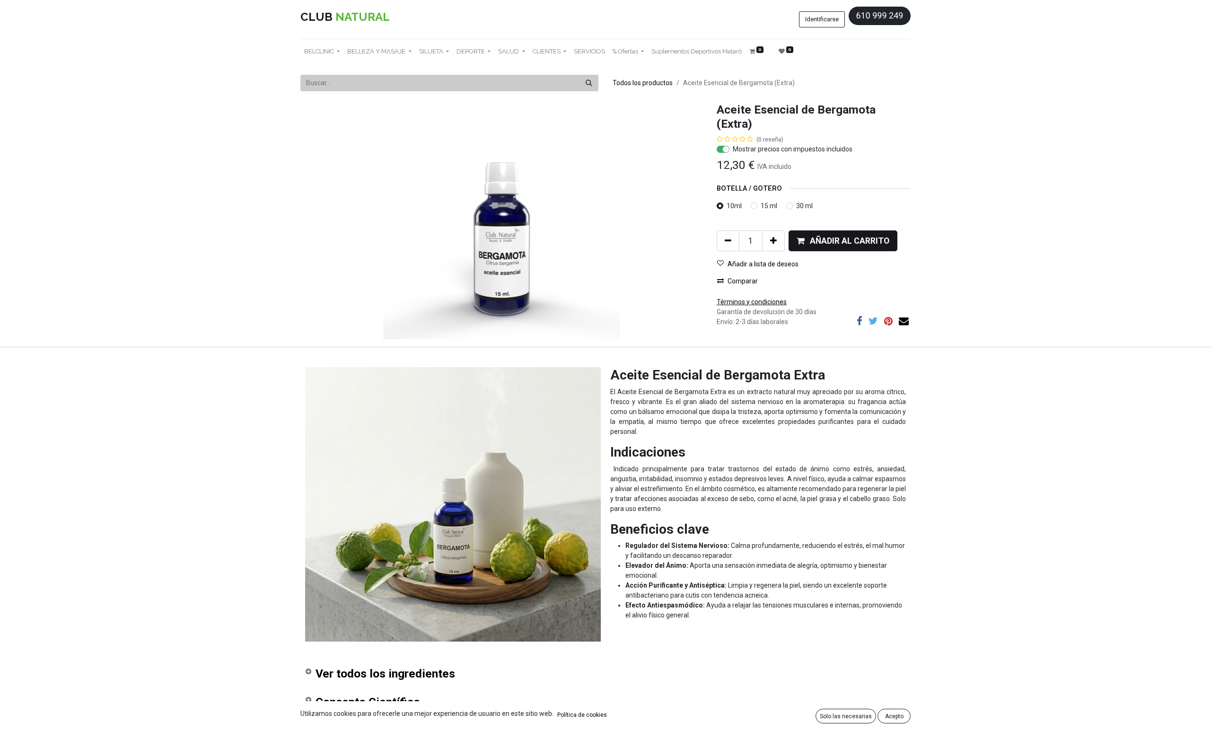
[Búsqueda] (588, 83)
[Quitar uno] (728, 240)
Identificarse (822, 19)
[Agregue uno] (773, 240)
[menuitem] (589, 51)
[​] (859, 321)
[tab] (605, 675)
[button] (843, 240)
